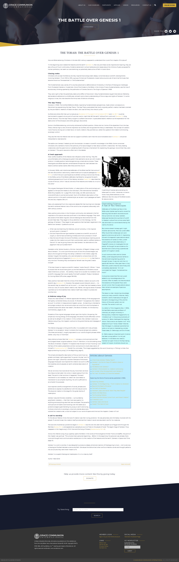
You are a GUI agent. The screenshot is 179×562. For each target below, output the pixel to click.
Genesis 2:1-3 (61, 283)
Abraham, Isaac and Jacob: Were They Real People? (108, 390)
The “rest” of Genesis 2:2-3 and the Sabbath (106, 373)
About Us (81, 5)
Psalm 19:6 (87, 179)
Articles (117, 5)
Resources (135, 5)
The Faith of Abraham (99, 388)
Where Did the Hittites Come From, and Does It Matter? (110, 397)
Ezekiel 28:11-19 (104, 114)
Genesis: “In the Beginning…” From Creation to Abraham (110, 384)
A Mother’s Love (97, 399)
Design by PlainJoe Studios (11, 560)
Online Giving (169, 5)
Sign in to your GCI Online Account (109, 536)
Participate (106, 5)
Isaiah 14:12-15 (94, 114)
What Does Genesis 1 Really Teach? (103, 360)
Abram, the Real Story (99, 393)
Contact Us (147, 5)
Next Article (125, 464)
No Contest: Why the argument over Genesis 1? (107, 371)
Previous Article (55, 464)
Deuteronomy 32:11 (61, 348)
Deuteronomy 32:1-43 (98, 429)
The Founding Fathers (99, 395)
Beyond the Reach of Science (101, 386)
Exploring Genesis (98, 381)
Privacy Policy (103, 546)
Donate (90, 478)
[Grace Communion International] (17, 5)
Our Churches (93, 5)
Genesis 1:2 (119, 116)
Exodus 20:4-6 (75, 258)
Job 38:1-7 (115, 114)
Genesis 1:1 (89, 65)
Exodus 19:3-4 (58, 427)
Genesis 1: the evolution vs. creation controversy (107, 369)
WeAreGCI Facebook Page (132, 536)
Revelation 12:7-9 (84, 114)
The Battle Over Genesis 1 (100, 366)
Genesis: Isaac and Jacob (100, 402)
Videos (125, 5)
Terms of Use (103, 544)
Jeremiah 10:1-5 (86, 258)
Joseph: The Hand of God (100, 404)
